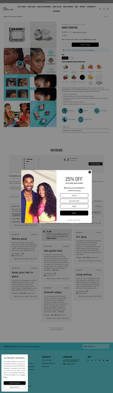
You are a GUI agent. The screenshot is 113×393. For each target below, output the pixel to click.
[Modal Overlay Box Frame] (56, 196)
